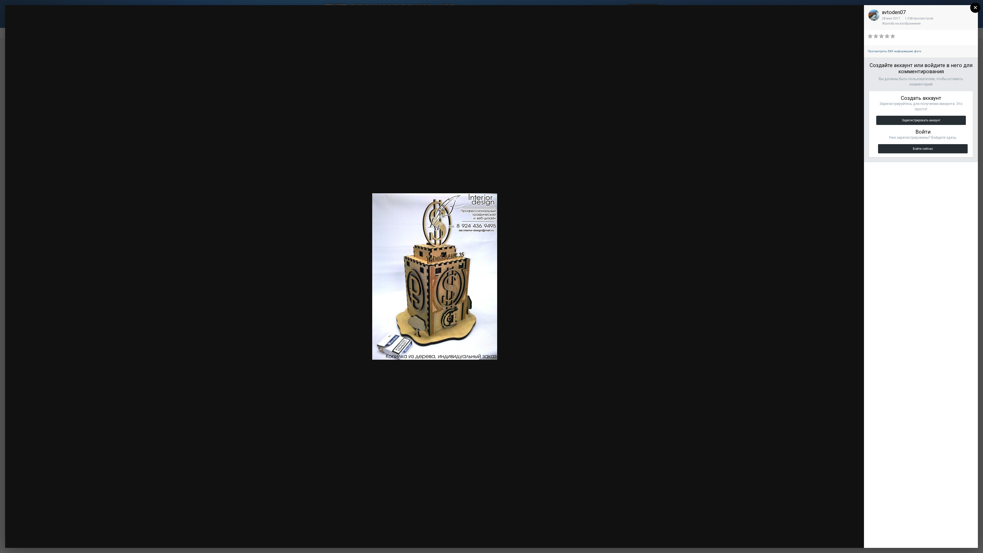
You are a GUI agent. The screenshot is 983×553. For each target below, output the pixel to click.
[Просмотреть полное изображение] (855, 14)
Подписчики (822, 14)
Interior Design (40, 18)
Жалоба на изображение (901, 23)
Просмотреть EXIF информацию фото (894, 51)
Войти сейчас (923, 149)
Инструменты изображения (794, 539)
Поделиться (843, 539)
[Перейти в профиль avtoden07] (874, 15)
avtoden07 (894, 12)
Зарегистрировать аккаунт (921, 120)
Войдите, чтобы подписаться (783, 14)
